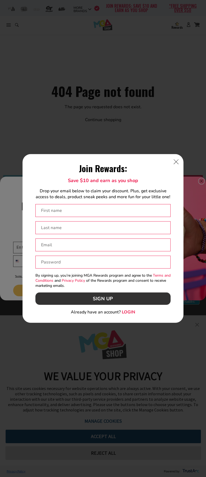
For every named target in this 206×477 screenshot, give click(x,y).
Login (128, 312)
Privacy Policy (73, 280)
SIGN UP (103, 298)
